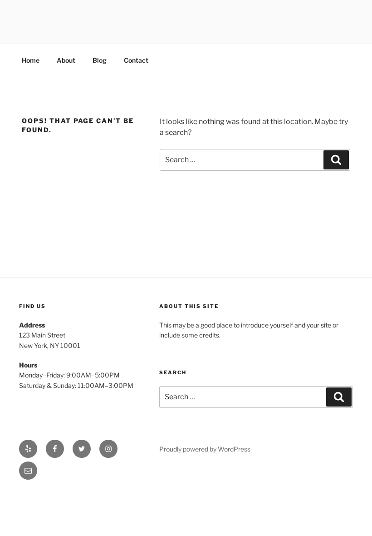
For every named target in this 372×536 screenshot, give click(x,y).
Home (30, 60)
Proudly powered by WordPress (204, 449)
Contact (136, 60)
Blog (100, 60)
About (66, 60)
